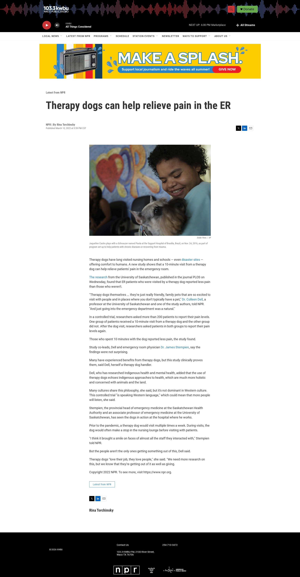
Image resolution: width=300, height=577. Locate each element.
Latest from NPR (78, 36)
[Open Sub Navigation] (61, 36)
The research (98, 277)
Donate (248, 9)
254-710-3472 (170, 545)
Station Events (144, 36)
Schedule (122, 36)
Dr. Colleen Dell (192, 299)
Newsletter (170, 36)
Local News (50, 36)
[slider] (62, 25)
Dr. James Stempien (175, 347)
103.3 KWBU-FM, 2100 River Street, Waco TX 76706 (135, 553)
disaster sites (191, 259)
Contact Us (123, 545)
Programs (101, 36)
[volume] (57, 25)
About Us (220, 36)
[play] (46, 25)
